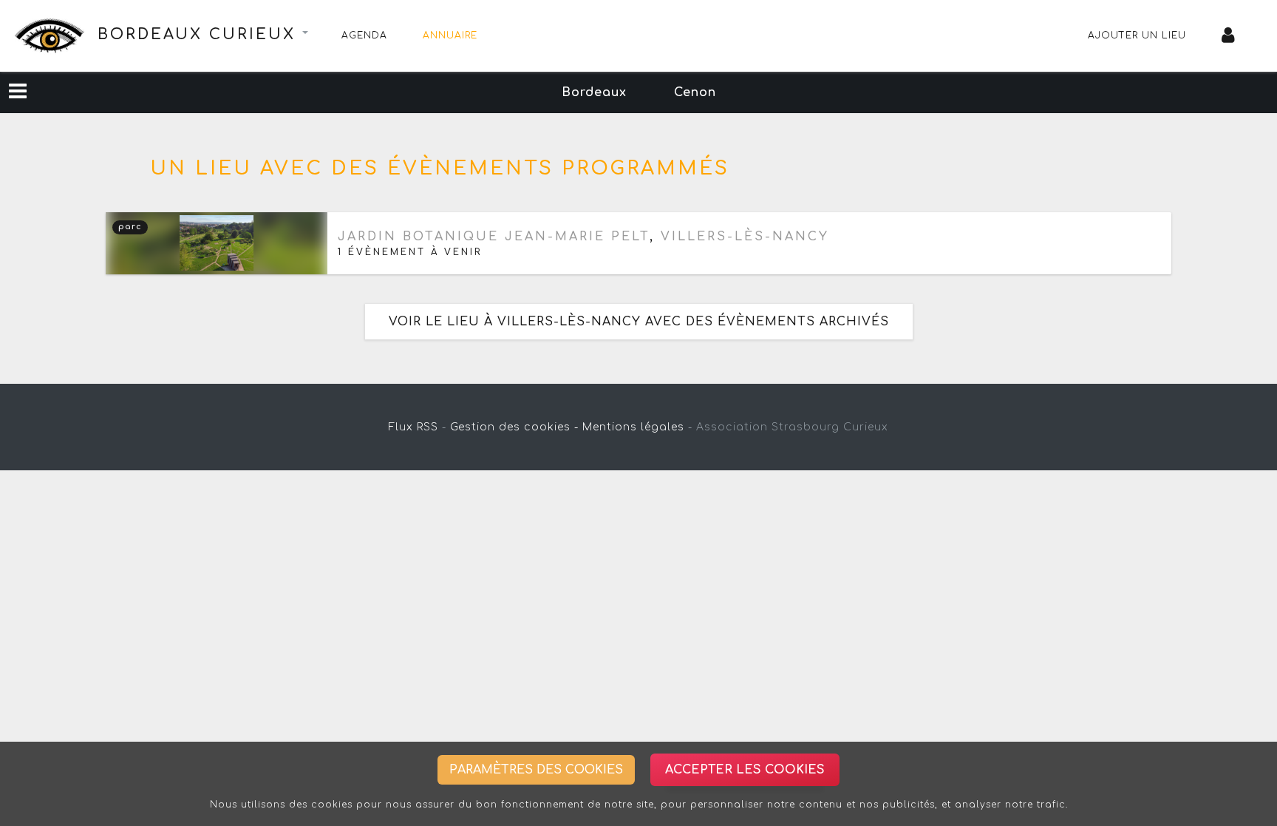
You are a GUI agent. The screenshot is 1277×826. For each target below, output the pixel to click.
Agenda (364, 35)
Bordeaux (594, 92)
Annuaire (450, 35)
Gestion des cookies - (514, 427)
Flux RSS (413, 427)
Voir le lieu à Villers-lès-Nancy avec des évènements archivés (639, 321)
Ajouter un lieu (1137, 35)
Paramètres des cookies (536, 769)
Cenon (695, 92)
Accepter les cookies (745, 769)
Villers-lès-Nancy (745, 236)
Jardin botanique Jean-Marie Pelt (494, 236)
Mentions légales (633, 427)
